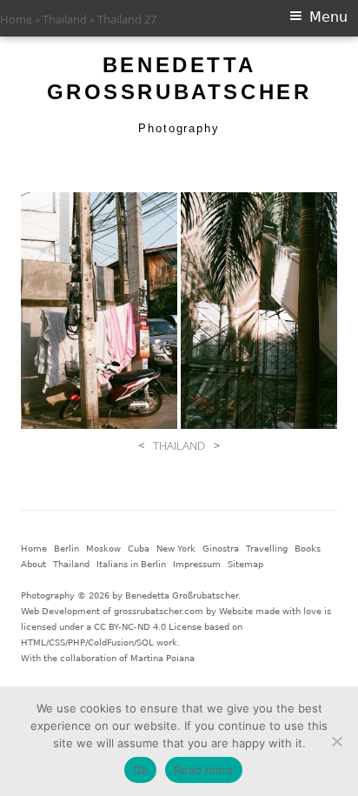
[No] (336, 741)
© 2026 (93, 595)
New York (176, 548)
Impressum (197, 564)
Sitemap (245, 564)
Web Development (60, 611)
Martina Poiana (162, 658)
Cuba (138, 548)
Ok (141, 770)
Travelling (267, 548)
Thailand (65, 19)
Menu (328, 17)
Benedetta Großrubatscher (179, 78)
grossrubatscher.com (158, 611)
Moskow (103, 548)
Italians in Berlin (131, 564)
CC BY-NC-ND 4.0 (130, 627)
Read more (204, 770)
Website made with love (270, 611)
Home (16, 19)
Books (308, 548)
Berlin (66, 548)
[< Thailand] (99, 310)
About (33, 564)
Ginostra (220, 548)
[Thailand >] (259, 310)
